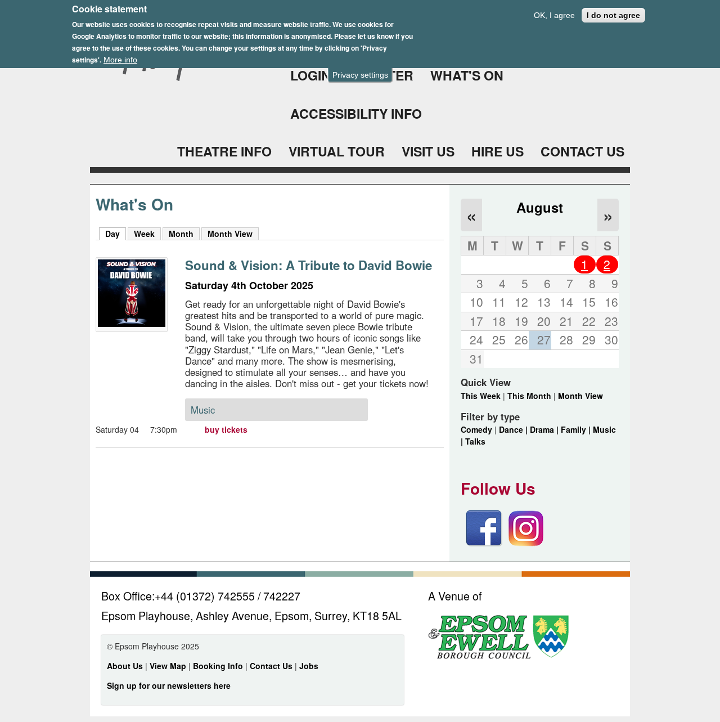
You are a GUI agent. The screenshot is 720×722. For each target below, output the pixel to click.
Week (144, 233)
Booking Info (218, 665)
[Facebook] (484, 543)
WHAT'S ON (466, 75)
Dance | (514, 429)
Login (310, 75)
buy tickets (226, 429)
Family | (577, 429)
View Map (169, 665)
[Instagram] (526, 543)
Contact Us (272, 665)
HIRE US (497, 151)
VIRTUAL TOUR (337, 151)
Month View (230, 233)
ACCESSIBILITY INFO (356, 113)
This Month (529, 395)
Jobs (308, 665)
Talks (475, 441)
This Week (481, 395)
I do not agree (613, 15)
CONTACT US (582, 151)
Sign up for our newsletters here (169, 685)
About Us (125, 665)
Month (181, 233)
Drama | (545, 429)
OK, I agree (554, 15)
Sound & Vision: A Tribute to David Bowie (308, 265)
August (539, 207)
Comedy (476, 429)
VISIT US (428, 151)
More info (120, 59)
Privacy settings (360, 74)
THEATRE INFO (224, 151)
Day (115, 233)
